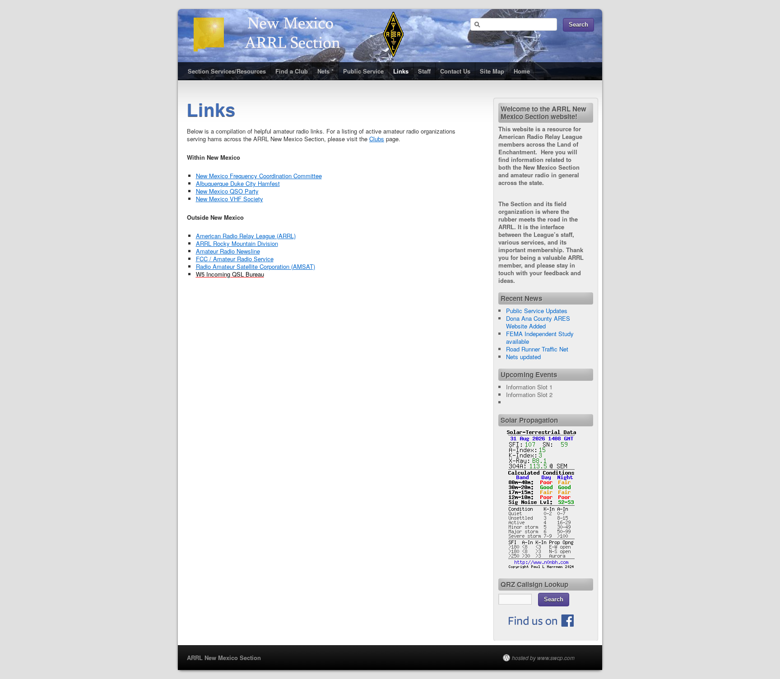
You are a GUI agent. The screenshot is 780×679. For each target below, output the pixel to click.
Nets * (325, 71)
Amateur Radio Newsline (228, 251)
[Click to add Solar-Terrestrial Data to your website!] (541, 566)
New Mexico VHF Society (229, 198)
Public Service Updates (536, 310)
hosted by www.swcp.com (543, 657)
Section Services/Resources (227, 71)
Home (522, 71)
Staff (424, 71)
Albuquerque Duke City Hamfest (238, 183)
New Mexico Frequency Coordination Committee (259, 175)
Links (401, 71)
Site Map (492, 71)
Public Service (363, 71)
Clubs (376, 138)
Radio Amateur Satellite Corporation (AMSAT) (255, 266)
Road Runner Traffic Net (537, 349)
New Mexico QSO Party (227, 191)
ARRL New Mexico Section (224, 657)
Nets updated (523, 356)
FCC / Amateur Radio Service (235, 258)
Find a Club (291, 71)
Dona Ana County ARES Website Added (538, 322)
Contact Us (455, 71)
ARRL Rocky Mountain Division (237, 243)
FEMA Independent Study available (540, 337)
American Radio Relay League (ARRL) (246, 235)
